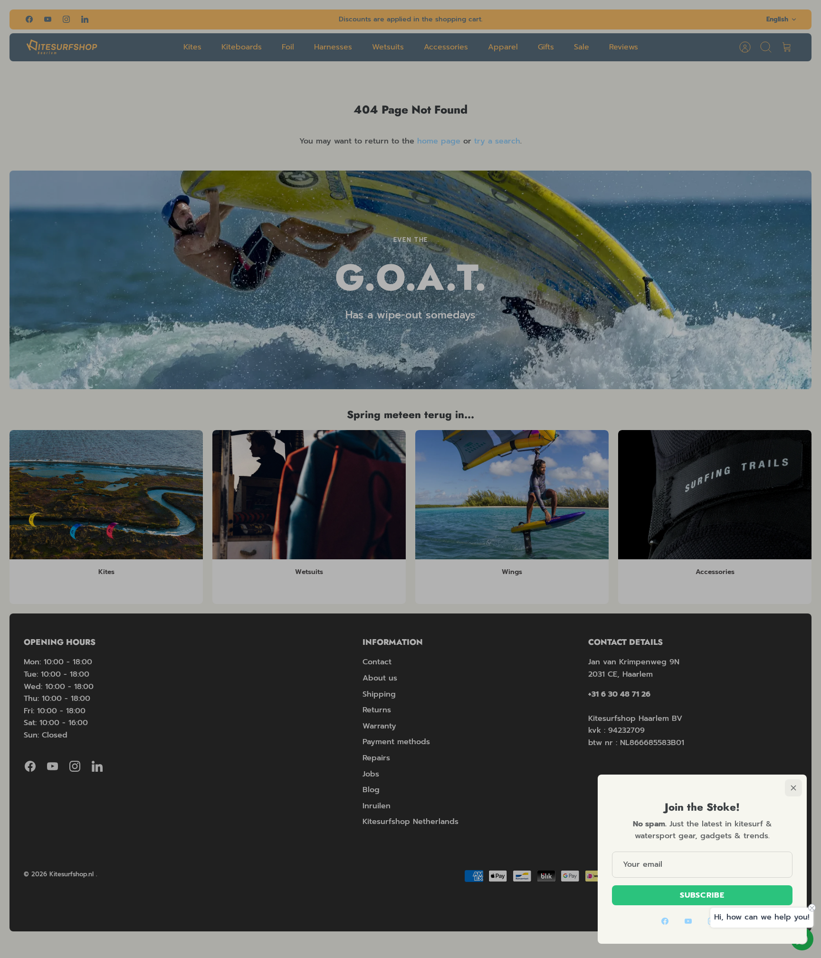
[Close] (793, 787)
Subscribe (702, 895)
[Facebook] (665, 921)
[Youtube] (688, 921)
